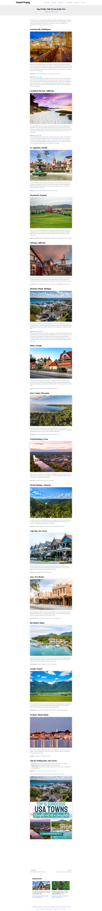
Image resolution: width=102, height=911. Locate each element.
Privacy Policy (49, 909)
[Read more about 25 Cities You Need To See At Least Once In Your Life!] (41, 885)
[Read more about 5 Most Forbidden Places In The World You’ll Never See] (61, 885)
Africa (33, 895)
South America (39, 897)
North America (54, 11)
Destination (60, 2)
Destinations (47, 11)
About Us (83, 2)
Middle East (43, 895)
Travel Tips (53, 2)
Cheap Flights (69, 2)
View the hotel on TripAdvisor (53, 143)
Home (37, 909)
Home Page (46, 2)
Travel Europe (63, 909)
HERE (38, 86)
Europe (38, 895)
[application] (63, 2)
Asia (36, 895)
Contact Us (76, 2)
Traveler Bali (56, 909)
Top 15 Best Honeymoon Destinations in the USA (46, 770)
